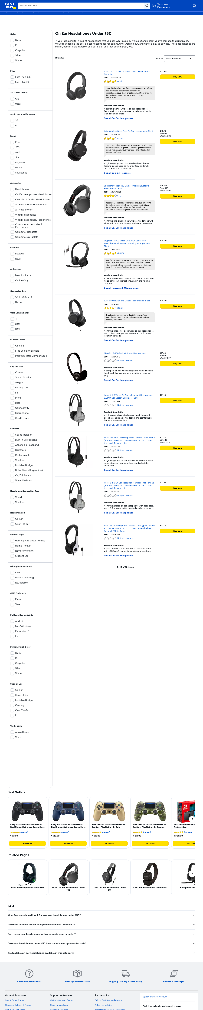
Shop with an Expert (59, 1005)
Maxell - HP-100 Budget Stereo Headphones (124, 353)
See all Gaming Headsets (117, 173)
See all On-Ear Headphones (118, 118)
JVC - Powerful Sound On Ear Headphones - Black (127, 300)
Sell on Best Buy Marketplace (108, 1000)
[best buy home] (10, 6)
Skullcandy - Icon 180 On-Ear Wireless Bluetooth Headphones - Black (127, 187)
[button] (161, 6)
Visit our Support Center (61, 1000)
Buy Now (177, 76)
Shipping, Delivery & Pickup (18, 1005)
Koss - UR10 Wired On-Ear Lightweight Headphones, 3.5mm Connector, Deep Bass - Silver (128, 396)
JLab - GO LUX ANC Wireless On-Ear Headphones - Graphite (127, 72)
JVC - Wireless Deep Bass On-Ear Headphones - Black (128, 131)
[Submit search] (147, 6)
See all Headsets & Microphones (121, 288)
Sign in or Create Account (155, 997)
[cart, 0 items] (194, 6)
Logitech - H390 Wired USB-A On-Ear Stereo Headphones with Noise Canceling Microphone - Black (127, 243)
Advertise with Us (103, 1005)
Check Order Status (14, 1000)
